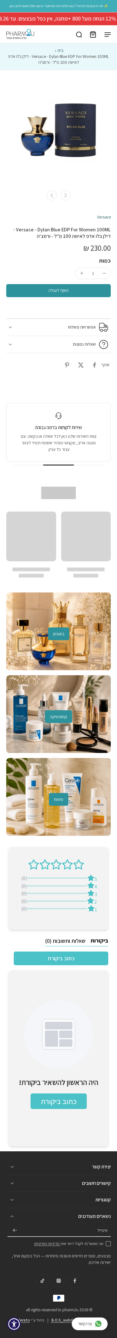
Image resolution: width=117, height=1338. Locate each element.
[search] (79, 34)
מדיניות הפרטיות (47, 1243)
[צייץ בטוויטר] (81, 365)
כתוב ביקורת (61, 958)
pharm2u (70, 1309)
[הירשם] (14, 1230)
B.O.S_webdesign (66, 1320)
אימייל (102, 1230)
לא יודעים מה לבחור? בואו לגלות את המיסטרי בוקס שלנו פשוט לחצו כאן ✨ (58, 6)
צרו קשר (85, 1323)
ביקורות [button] (99, 940)
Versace (104, 217)
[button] (58, 290)
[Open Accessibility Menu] (14, 1324)
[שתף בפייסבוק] (94, 365)
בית (60, 50)
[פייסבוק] (75, 1281)
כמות (105, 260)
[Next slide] (66, 195)
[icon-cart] (93, 34)
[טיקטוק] (42, 1281)
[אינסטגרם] (59, 1281)
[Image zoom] (58, 128)
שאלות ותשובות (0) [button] (65, 940)
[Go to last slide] (52, 195)
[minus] (104, 273)
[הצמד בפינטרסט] (67, 365)
